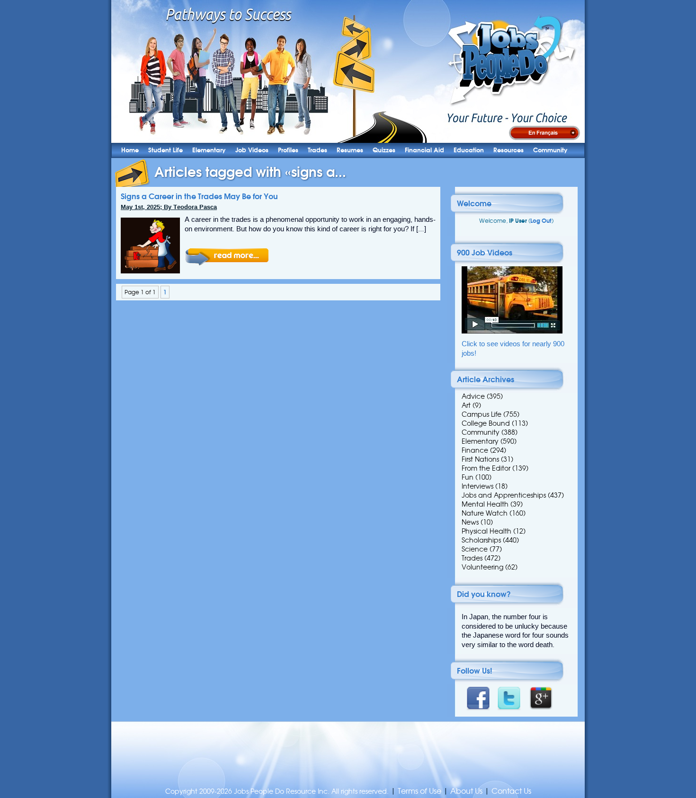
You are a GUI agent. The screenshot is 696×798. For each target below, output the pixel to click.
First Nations (480, 459)
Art (466, 405)
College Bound (486, 423)
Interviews (477, 486)
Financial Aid (424, 150)
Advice (473, 396)
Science (475, 549)
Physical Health (486, 531)
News (470, 522)
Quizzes (384, 150)
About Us (466, 791)
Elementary (209, 150)
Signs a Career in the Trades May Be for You (199, 196)
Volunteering (482, 567)
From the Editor (486, 468)
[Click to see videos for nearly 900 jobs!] (512, 331)
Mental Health (485, 504)
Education (469, 150)
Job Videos (251, 150)
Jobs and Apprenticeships (504, 495)
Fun (467, 477)
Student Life (165, 150)
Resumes (350, 150)
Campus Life (481, 414)
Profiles (288, 150)
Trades (317, 150)
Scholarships (481, 540)
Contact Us (511, 791)
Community (550, 150)
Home (130, 150)
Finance (475, 450)
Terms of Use (419, 791)
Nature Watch (485, 513)
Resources (508, 150)
